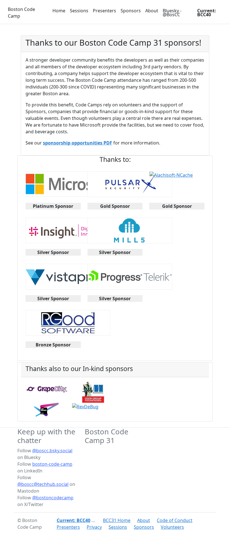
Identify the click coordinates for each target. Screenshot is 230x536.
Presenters (104, 11)
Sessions (79, 11)
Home (58, 11)
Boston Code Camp (21, 12)
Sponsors (131, 11)
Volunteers (172, 527)
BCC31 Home (116, 520)
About (151, 11)
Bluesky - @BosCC (172, 13)
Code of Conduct (174, 520)
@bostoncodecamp (52, 498)
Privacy (94, 527)
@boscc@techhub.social (42, 484)
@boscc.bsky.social (52, 451)
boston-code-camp (52, 464)
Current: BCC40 (206, 13)
